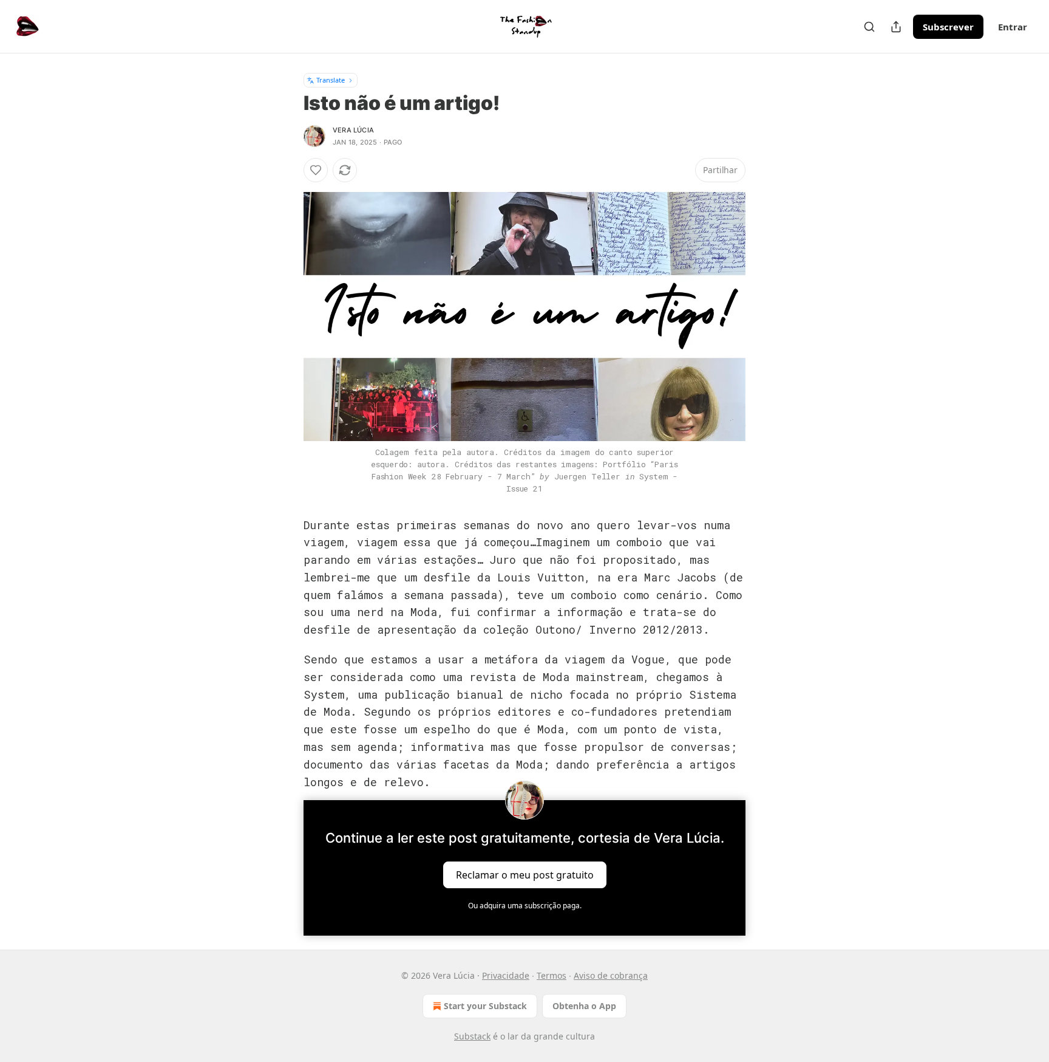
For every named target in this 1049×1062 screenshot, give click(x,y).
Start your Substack (485, 1006)
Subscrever (948, 27)
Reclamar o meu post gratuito (525, 875)
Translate (330, 79)
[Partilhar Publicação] (896, 27)
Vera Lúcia (353, 130)
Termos (551, 975)
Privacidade (505, 975)
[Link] (286, 516)
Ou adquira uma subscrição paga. (525, 905)
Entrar (1012, 27)
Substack (472, 1036)
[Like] (316, 170)
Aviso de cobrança (611, 975)
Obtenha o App (584, 1006)
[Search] (869, 27)
